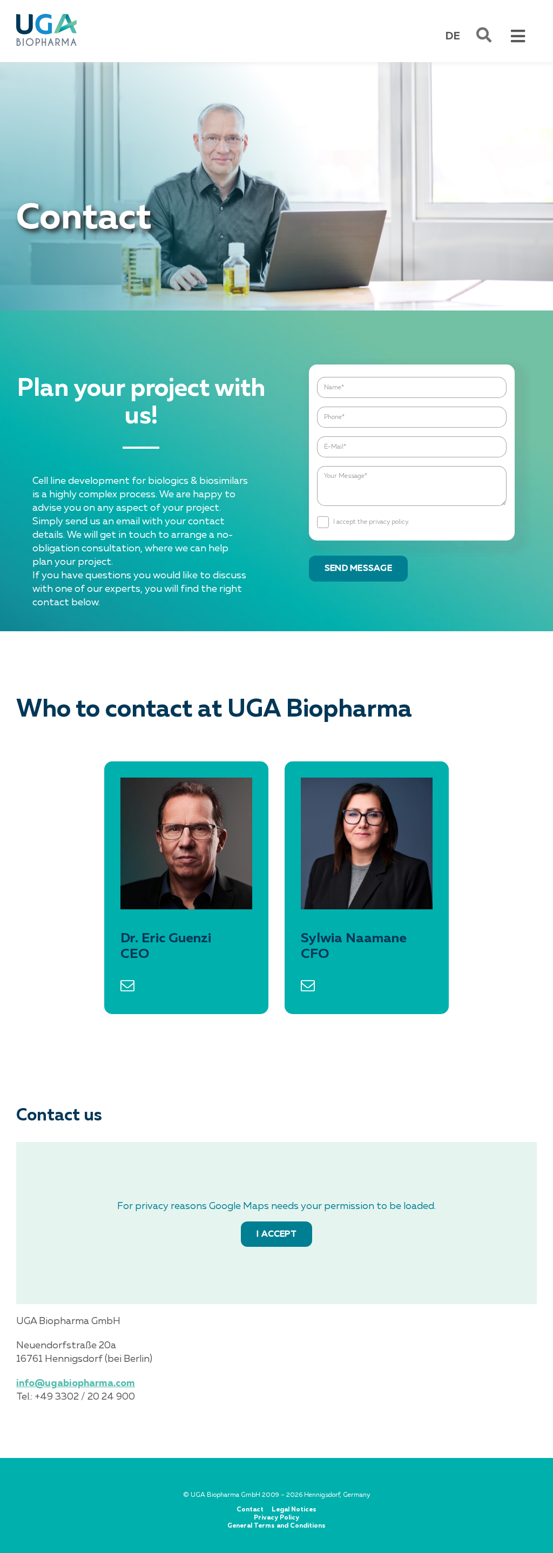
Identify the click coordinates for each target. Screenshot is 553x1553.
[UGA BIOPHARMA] (46, 16)
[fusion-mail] (127, 985)
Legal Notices (294, 1510)
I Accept (276, 1234)
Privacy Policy (276, 1518)
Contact (250, 1510)
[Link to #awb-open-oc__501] (484, 35)
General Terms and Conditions (276, 1526)
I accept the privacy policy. (371, 522)
